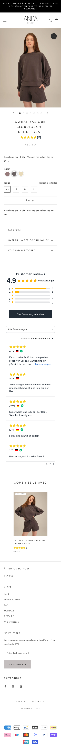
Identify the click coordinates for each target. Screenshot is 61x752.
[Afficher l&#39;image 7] (41, 113)
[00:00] (30, 68)
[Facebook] (5, 686)
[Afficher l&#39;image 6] (37, 113)
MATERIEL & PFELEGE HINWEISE (28, 240)
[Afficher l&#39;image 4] (30, 113)
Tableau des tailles (48, 182)
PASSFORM (15, 229)
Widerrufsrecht (11, 621)
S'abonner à (17, 664)
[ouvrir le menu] (4, 20)
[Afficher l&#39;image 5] (34, 113)
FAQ (6, 605)
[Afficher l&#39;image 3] (27, 113)
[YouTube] (21, 686)
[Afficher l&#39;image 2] (23, 113)
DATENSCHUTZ (12, 599)
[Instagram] (13, 686)
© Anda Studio (30, 708)
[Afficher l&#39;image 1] (20, 113)
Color (7, 168)
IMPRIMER (9, 575)
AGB (6, 594)
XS (7, 189)
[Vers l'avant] (47, 113)
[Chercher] (50, 20)
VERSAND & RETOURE (21, 250)
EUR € (19, 701)
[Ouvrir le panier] (56, 20)
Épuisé (30, 200)
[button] (7, 173)
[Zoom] (54, 36)
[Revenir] (13, 113)
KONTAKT (9, 610)
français (36, 701)
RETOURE (9, 616)
